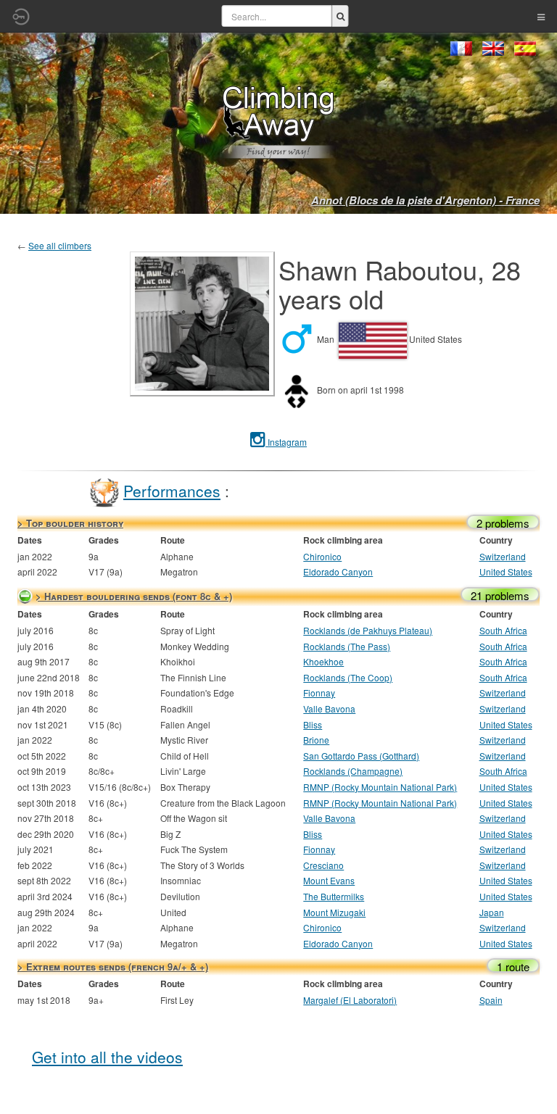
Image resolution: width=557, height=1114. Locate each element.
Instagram (286, 442)
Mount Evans (329, 880)
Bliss (312, 724)
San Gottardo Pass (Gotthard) (361, 755)
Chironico (322, 556)
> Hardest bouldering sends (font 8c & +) (134, 596)
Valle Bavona (329, 708)
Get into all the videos (107, 1057)
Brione (316, 739)
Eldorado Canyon (338, 571)
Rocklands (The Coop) (347, 677)
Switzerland (502, 556)
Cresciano (323, 865)
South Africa (503, 630)
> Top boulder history (70, 523)
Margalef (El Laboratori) (350, 1000)
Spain (491, 1000)
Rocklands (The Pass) (346, 646)
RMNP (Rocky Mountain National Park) (380, 787)
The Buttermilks (333, 896)
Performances (171, 491)
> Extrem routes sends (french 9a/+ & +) (112, 966)
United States (505, 571)
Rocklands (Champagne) (353, 771)
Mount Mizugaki (334, 912)
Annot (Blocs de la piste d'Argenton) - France (425, 200)
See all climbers (59, 245)
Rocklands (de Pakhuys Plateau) (367, 630)
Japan (491, 912)
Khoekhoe (323, 661)
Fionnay (319, 692)
